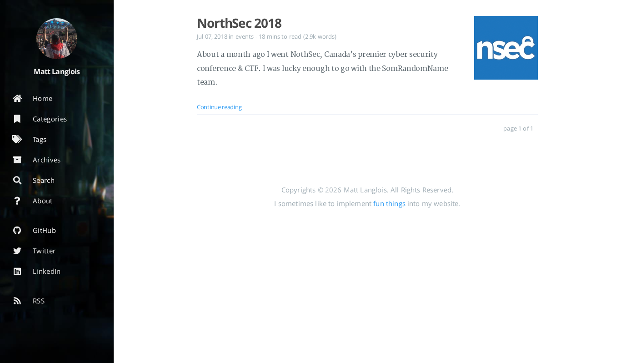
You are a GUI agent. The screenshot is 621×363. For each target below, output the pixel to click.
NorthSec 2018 (239, 22)
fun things (389, 203)
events (244, 36)
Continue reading (219, 107)
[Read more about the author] (57, 38)
